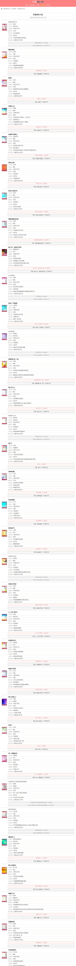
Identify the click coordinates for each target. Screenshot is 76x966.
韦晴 (14, 699)
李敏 (14, 783)
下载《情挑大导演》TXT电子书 (41, 692)
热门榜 (43, 5)
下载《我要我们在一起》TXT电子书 (41, 383)
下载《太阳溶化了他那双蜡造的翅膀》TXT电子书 (41, 805)
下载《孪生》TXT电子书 (41, 749)
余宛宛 (15, 305)
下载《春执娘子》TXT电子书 (41, 552)
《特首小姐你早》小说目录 (41, 211)
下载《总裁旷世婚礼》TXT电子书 (41, 158)
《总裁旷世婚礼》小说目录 (41, 155)
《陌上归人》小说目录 (41, 408)
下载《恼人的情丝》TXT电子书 (41, 889)
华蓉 (14, 277)
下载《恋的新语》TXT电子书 (41, 355)
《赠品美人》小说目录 (41, 858)
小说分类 (13, 8)
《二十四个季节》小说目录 (41, 633)
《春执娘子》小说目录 (41, 549)
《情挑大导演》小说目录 (41, 689)
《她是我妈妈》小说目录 (41, 830)
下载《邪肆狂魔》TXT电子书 (41, 495)
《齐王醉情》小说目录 (41, 296)
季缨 (14, 108)
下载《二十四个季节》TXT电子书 (41, 636)
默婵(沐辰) (16, 249)
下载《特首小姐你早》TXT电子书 (41, 215)
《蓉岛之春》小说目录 (41, 183)
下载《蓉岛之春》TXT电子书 (41, 186)
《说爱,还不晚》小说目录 (41, 604)
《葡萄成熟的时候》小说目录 (41, 240)
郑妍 (14, 895)
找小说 (48, 5)
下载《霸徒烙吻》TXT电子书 (41, 73)
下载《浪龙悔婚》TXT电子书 (41, 524)
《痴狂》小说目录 (41, 98)
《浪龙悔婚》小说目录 (41, 520)
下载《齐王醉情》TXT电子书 (41, 299)
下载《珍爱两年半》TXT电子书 (41, 664)
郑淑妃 (15, 333)
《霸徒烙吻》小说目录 (41, 70)
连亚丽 (15, 642)
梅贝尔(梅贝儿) (17, 839)
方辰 (14, 473)
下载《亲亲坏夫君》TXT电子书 (41, 580)
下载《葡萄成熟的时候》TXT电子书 (41, 243)
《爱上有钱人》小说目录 (41, 717)
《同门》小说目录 (41, 464)
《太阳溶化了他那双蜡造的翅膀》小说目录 (41, 802)
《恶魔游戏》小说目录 (41, 942)
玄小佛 (15, 811)
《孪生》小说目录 (41, 746)
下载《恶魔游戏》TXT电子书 (41, 946)
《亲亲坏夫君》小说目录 (41, 577)
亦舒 (14, 164)
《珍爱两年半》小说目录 (41, 661)
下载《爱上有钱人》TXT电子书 (41, 721)
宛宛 (14, 923)
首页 (26, 5)
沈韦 (14, 80)
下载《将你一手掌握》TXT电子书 (41, 327)
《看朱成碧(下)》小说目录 (41, 42)
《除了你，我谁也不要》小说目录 (41, 268)
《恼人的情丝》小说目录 (41, 886)
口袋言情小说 (6, 8)
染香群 (15, 755)
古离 (14, 530)
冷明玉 (15, 558)
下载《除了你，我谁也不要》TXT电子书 (41, 271)
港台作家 (32, 5)
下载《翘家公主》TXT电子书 (41, 917)
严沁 (14, 389)
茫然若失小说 (21, 8)
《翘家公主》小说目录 (41, 914)
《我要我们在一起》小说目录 (41, 380)
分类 (37, 5)
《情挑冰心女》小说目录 (41, 436)
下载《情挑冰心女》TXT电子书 (41, 439)
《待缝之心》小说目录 (41, 127)
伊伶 (14, 586)
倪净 (14, 51)
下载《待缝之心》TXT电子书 (41, 130)
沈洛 (14, 361)
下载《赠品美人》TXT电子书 (41, 861)
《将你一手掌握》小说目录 (41, 324)
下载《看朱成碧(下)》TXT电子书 (41, 45)
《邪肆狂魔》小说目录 (41, 492)
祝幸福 (15, 417)
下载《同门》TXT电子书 (41, 467)
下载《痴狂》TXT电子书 (41, 102)
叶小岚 (15, 867)
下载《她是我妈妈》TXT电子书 (41, 833)
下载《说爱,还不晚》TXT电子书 (41, 608)
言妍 (14, 614)
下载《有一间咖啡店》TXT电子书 (41, 777)
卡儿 (14, 501)
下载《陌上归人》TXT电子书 (41, 411)
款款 (14, 24)
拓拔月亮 (15, 136)
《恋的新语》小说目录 (41, 352)
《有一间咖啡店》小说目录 (41, 774)
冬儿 (14, 670)
